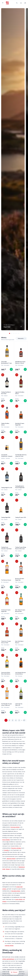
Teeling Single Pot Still (6, 487)
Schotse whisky (15, 827)
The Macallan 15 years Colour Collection (6, 704)
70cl (2, 365)
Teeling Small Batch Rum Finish (6, 392)
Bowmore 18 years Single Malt (19, 579)
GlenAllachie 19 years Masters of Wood (20, 362)
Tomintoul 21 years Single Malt (5, 610)
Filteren (15, 972)
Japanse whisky (10, 858)
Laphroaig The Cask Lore (18, 704)
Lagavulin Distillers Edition (19, 392)
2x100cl (3, 458)
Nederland (22, 867)
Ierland (5, 395)
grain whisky (18, 899)
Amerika (8, 458)
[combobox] (21, 338)
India (3, 869)
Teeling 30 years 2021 (20, 517)
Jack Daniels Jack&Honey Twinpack (6, 455)
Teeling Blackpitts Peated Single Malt (19, 486)
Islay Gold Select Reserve (19, 642)
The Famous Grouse (6, 580)
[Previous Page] (3, 720)
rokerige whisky (9, 945)
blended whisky (15, 891)
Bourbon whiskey (16, 848)
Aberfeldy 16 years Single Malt (19, 424)
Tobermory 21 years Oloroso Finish (6, 642)
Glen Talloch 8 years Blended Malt (20, 610)
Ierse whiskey (6, 839)
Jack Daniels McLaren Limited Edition (20, 673)
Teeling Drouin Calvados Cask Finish (6, 548)
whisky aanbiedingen (8, 959)
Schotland (6, 365)
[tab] (9, 333)
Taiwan (8, 869)
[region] (14, 169)
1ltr (2, 582)
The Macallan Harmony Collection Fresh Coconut (21, 455)
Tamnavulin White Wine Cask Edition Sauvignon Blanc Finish (6, 673)
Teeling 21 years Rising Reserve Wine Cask (20, 548)
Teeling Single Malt (5, 517)
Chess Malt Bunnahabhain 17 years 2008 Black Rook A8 (6, 362)
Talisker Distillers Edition (5, 424)
